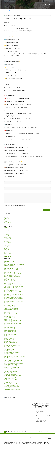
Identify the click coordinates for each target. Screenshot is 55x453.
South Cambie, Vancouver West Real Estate (14, 355)
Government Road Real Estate (11, 308)
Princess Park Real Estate (9, 341)
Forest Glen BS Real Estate (10, 300)
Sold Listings (7, 224)
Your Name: (7, 180)
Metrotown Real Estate (9, 327)
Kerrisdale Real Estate (9, 315)
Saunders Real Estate (9, 349)
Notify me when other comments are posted (15, 205)
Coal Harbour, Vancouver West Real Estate (14, 286)
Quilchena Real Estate (9, 344)
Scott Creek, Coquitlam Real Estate (12, 352)
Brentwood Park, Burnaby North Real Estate (14, 264)
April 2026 (6, 234)
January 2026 (7, 238)
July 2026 (6, 230)
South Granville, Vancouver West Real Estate (14, 356)
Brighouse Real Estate (9, 265)
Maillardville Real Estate (9, 317)
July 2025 (6, 246)
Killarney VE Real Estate (9, 316)
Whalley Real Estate (8, 382)
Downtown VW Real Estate (10, 293)
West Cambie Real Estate (10, 374)
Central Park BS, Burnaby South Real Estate (14, 284)
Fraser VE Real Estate (9, 302)
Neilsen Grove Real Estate (10, 330)
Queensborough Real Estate (10, 342)
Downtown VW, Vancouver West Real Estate (14, 294)
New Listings (7, 219)
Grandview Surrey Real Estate (11, 309)
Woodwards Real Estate (9, 388)
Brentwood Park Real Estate (10, 262)
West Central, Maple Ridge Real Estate (13, 377)
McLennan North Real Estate (10, 322)
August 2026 (7, 229)
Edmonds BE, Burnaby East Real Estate (13, 297)
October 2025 (7, 242)
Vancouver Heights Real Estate (11, 371)
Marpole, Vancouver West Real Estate (12, 320)
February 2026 (7, 237)
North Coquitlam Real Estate (10, 334)
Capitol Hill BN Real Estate (10, 279)
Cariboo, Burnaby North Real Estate (12, 280)
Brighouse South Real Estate (10, 267)
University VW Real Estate (10, 370)
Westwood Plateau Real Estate (11, 379)
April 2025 (6, 251)
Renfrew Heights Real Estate (10, 346)
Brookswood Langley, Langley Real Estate (13, 273)
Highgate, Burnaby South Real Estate (12, 313)
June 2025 (6, 248)
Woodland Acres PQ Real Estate (11, 386)
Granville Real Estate (9, 311)
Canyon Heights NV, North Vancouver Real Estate (15, 278)
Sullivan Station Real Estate (10, 364)
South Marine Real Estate (10, 357)
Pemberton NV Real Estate (10, 338)
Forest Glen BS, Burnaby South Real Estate (13, 301)
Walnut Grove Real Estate (10, 372)
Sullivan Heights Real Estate (10, 361)
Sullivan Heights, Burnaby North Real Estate (14, 363)
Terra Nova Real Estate (9, 368)
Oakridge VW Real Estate (10, 337)
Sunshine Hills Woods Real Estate (11, 367)
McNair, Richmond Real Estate (11, 326)
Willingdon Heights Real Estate (11, 385)
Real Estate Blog (8, 222)
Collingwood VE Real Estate (10, 287)
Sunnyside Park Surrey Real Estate (12, 366)
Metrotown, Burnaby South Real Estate (13, 328)
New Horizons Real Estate (10, 331)
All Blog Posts (7, 218)
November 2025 (8, 241)
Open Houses (7, 221)
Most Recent (7, 227)
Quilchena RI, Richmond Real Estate (12, 345)
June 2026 (6, 231)
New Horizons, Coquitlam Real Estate (12, 333)
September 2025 (8, 244)
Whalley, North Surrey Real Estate (12, 383)
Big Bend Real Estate (8, 260)
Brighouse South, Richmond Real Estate (13, 268)
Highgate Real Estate (9, 312)
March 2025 (7, 252)
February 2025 (7, 253)
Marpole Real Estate (8, 319)
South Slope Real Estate (9, 359)
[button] (32, 415)
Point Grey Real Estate (9, 339)
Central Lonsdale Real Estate (10, 282)
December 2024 (8, 256)
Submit (46, 209)
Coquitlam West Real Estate (10, 290)
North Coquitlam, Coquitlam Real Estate (13, 335)
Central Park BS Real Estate (10, 283)
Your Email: (7, 186)
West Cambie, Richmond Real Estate (12, 375)
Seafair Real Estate (8, 353)
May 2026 (6, 233)
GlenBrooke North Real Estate (11, 306)
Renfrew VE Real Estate (9, 348)
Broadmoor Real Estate (9, 272)
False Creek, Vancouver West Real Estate (13, 298)
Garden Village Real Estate (10, 305)
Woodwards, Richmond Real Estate (12, 389)
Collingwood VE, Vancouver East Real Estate (14, 289)
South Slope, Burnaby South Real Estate (13, 360)
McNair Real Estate (8, 324)
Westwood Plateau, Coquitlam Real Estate (13, 381)
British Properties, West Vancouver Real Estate (14, 271)
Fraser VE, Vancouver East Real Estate (12, 304)
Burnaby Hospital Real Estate (10, 275)
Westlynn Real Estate (9, 378)
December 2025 (8, 240)
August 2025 (7, 245)
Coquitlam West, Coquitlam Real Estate (13, 291)
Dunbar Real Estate (8, 295)
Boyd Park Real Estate (9, 261)
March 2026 (7, 235)
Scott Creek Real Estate (9, 350)
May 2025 (6, 249)
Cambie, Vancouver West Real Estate (12, 276)
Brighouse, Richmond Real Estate (11, 269)
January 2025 (7, 255)
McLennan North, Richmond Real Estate (13, 323)
